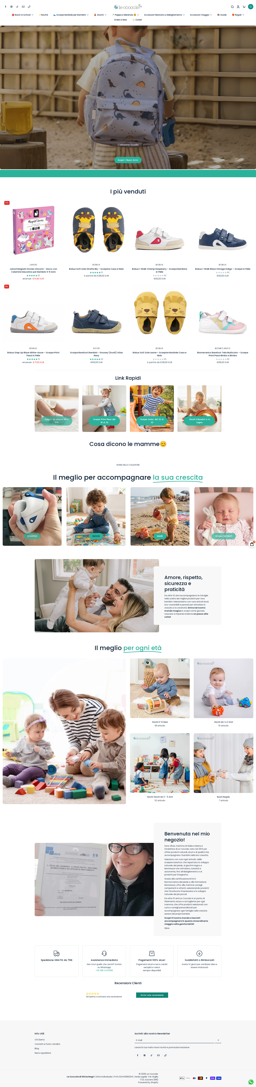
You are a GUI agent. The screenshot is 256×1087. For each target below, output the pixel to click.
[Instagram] (11, 7)
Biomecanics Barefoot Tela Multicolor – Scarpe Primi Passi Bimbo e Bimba (222, 354)
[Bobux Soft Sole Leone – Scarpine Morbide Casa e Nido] (159, 313)
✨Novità (43, 14)
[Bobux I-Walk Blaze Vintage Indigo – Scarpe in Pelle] (222, 230)
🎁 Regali (236, 14)
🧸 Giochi (99, 14)
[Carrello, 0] (244, 7)
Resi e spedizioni (43, 1053)
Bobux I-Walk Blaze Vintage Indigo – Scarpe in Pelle (222, 268)
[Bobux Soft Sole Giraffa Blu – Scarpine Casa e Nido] (96, 230)
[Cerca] (232, 6)
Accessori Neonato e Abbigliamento (163, 14)
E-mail (139, 1040)
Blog (37, 1048)
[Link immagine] (57, 408)
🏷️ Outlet (137, 19)
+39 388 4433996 (104, 970)
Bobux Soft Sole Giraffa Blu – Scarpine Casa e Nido (96, 268)
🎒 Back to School (21, 14)
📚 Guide (222, 14)
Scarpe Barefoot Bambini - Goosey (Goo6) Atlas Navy (96, 354)
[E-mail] (23, 7)
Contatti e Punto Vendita (47, 1044)
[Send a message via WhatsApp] (251, 1082)
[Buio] (250, 6)
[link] (56, 421)
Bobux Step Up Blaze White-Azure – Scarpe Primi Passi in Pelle (33, 354)
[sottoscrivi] (218, 1040)
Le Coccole (152, 1073)
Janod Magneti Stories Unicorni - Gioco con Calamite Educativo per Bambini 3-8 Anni (33, 270)
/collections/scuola (9, 26)
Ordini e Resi (120, 19)
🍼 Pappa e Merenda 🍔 (124, 14)
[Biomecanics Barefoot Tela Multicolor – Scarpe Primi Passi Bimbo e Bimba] (222, 313)
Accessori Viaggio (199, 14)
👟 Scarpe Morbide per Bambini (69, 14)
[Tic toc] (17, 7)
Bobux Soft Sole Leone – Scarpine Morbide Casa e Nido (159, 354)
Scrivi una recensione (152, 995)
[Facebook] (6, 7)
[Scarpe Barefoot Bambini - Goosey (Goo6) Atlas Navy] (96, 313)
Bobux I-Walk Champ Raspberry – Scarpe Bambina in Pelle (159, 270)
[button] (81, 1033)
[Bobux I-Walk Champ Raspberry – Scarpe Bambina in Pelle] (159, 230)
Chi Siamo (40, 1039)
